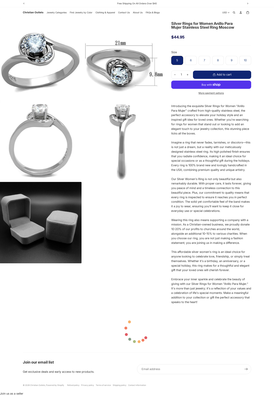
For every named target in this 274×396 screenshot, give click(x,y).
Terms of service (103, 385)
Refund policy (73, 385)
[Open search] (234, 12)
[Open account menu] (240, 12)
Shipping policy (119, 385)
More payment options (211, 93)
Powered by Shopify (55, 385)
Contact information (137, 385)
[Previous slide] (23, 3)
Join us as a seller (11, 393)
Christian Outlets (37, 385)
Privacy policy (87, 385)
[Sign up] (246, 369)
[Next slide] (247, 3)
